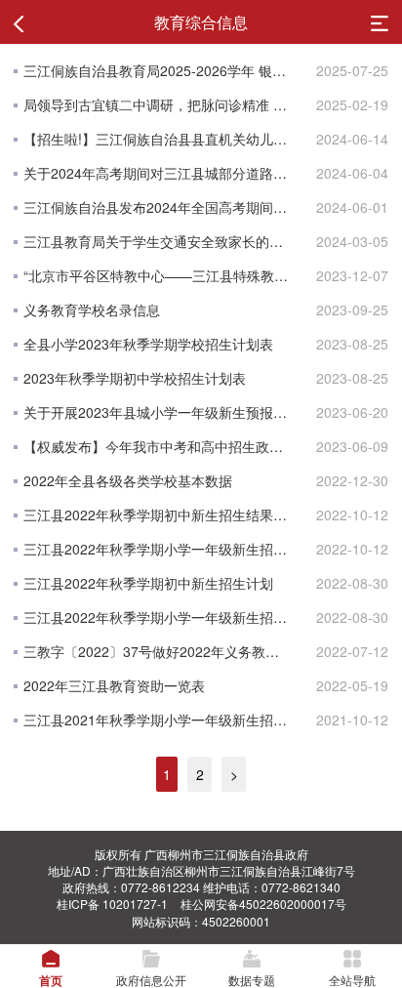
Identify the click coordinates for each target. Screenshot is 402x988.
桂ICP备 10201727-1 (112, 903)
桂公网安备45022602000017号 (263, 903)
